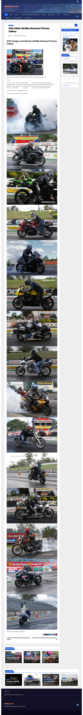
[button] (75, 16)
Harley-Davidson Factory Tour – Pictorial (68, 681)
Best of (64, 678)
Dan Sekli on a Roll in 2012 (50, 658)
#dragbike (19, 35)
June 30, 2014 (48, 683)
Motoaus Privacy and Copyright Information (13, 694)
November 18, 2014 (30, 683)
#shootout (24, 35)
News (16, 14)
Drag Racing (51, 14)
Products (8, 17)
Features (66, 14)
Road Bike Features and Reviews (30, 14)
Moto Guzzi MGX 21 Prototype (31, 681)
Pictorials (28, 17)
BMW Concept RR (12, 682)
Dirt (59, 14)
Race (43, 14)
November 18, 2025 (12, 683)
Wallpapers (18, 17)
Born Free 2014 (49, 682)
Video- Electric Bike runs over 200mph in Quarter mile (13, 659)
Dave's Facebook (66, 85)
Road (8, 679)
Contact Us (6, 691)
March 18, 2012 (66, 683)
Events (45, 679)
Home (11, 14)
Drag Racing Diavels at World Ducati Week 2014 (31, 659)
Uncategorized (30, 678)
